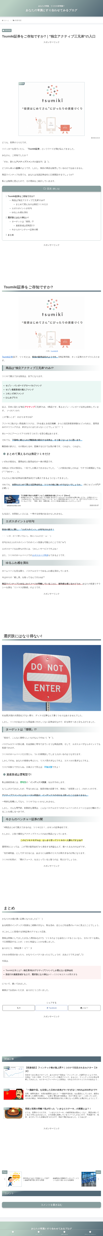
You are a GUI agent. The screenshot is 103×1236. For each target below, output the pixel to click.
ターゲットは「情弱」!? (23, 221)
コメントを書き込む (51, 1204)
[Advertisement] (51, 61)
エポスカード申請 (40, 555)
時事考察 (8, 30)
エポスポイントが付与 (22, 208)
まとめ (11, 235)
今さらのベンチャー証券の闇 (25, 229)
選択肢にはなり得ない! (18, 217)
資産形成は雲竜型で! (25, 225)
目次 (49, 188)
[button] (84, 1008)
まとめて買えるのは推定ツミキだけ (32, 204)
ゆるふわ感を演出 (20, 212)
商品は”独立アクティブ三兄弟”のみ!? (28, 200)
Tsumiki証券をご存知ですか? (21, 196)
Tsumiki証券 (54, 351)
